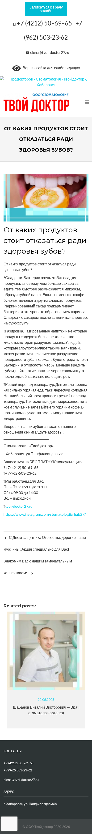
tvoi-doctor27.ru (18, 506)
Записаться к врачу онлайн (46, 9)
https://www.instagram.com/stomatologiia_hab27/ (45, 514)
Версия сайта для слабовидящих (50, 67)
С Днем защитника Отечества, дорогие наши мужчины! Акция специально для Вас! (45, 543)
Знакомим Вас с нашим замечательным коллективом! (38, 567)
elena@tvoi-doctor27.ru (49, 52)
